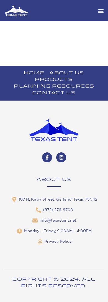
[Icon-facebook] (47, 157)
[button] (100, 10)
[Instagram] (61, 157)
